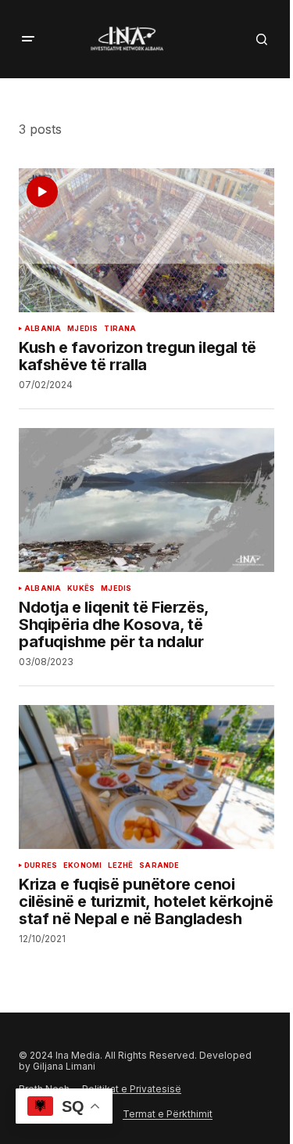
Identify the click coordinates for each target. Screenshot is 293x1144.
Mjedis (82, 329)
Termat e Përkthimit (168, 1114)
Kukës (81, 588)
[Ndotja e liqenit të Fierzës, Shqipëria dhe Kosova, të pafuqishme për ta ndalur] (146, 500)
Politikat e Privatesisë (131, 1089)
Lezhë (120, 865)
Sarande (159, 865)
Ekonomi (82, 865)
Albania (42, 329)
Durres (40, 865)
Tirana (120, 329)
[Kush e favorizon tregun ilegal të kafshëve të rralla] (146, 240)
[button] (28, 39)
